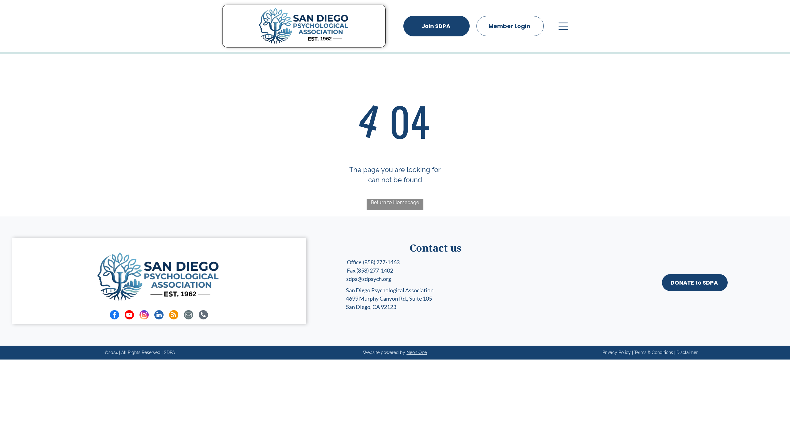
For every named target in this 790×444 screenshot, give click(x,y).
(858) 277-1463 (381, 262)
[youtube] (129, 315)
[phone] (203, 315)
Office (354, 262)
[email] (188, 315)
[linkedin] (159, 315)
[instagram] (144, 315)
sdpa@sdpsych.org (368, 278)
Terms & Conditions (653, 352)
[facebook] (114, 315)
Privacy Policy (616, 352)
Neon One (416, 352)
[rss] (173, 315)
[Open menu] (563, 26)
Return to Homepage (395, 202)
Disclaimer (687, 352)
